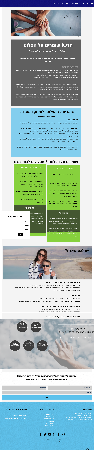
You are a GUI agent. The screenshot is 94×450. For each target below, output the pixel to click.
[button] (28, 214)
